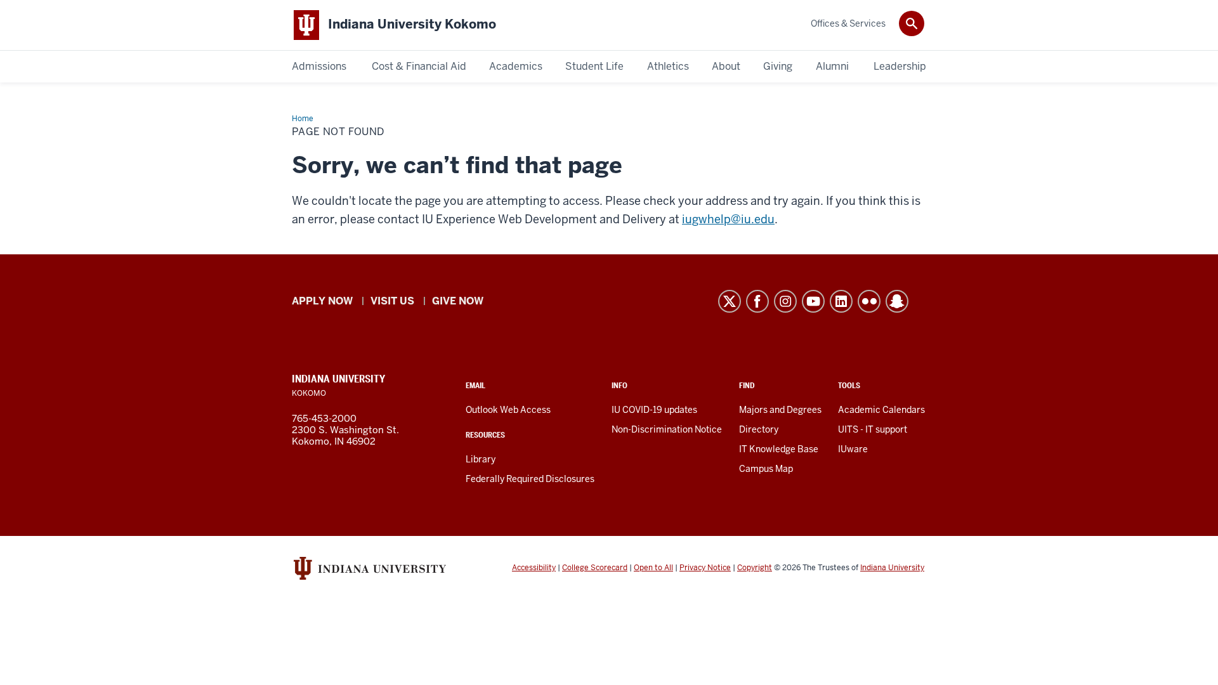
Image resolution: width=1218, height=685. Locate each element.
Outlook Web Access (508, 409)
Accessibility (534, 568)
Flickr (869, 301)
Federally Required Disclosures (530, 479)
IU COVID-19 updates (654, 409)
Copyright (754, 568)
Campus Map (766, 468)
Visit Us (392, 301)
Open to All (653, 568)
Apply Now (322, 301)
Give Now (457, 301)
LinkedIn (841, 301)
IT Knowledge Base (778, 449)
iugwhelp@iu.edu (728, 219)
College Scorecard (594, 568)
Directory (758, 429)
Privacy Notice (705, 568)
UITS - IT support (872, 429)
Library (480, 459)
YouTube (813, 301)
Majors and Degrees (780, 409)
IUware (853, 449)
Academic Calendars (881, 409)
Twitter (729, 301)
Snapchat (897, 301)
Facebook (757, 301)
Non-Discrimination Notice (667, 429)
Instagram (785, 301)
